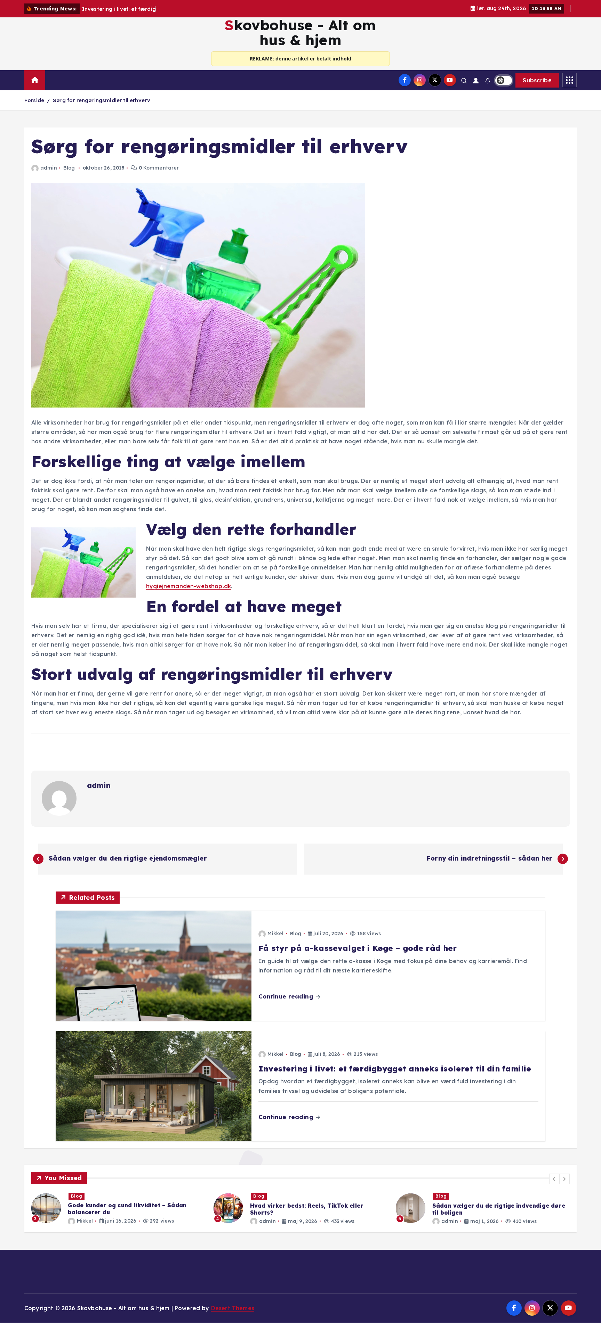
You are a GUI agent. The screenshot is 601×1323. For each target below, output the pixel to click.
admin (48, 168)
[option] (120, 1208)
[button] (554, 1179)
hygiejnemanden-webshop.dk (188, 586)
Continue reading (286, 996)
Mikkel (275, 933)
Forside (34, 100)
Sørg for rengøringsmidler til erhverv (101, 100)
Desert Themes (232, 1308)
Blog (69, 168)
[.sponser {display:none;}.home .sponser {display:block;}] (52, 77)
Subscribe (537, 80)
